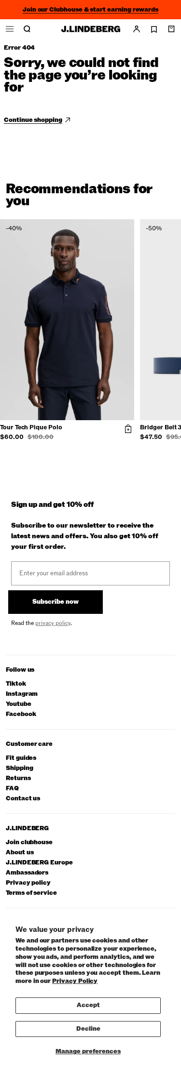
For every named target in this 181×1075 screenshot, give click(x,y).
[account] (136, 29)
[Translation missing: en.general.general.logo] (90, 29)
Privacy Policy (74, 981)
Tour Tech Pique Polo (31, 428)
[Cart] (171, 29)
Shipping (19, 768)
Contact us (23, 799)
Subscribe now (55, 601)
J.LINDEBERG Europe (39, 863)
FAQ (12, 788)
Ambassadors (27, 873)
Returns (18, 778)
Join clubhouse (29, 842)
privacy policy (52, 623)
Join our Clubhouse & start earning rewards (90, 9)
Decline (88, 1028)
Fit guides (21, 758)
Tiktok (16, 684)
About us (19, 852)
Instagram (22, 694)
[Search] (27, 29)
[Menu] (9, 29)
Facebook (21, 714)
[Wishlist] (154, 29)
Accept (88, 1005)
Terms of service (31, 893)
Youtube (18, 704)
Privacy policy (28, 883)
